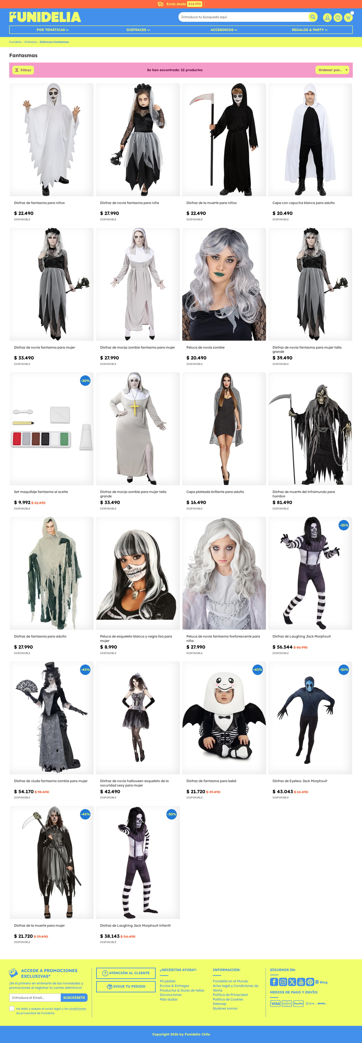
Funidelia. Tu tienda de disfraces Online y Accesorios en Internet (45, 17)
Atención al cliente (129, 973)
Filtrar (26, 70)
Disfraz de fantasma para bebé (211, 781)
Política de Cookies (228, 999)
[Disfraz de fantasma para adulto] (52, 573)
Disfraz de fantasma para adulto (40, 636)
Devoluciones (171, 995)
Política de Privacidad (230, 995)
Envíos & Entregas (174, 986)
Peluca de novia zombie (205, 347)
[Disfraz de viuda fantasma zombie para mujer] (52, 718)
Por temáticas (51, 29)
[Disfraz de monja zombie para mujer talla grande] (138, 428)
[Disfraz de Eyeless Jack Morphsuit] (310, 718)
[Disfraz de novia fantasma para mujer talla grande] (310, 284)
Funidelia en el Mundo (230, 981)
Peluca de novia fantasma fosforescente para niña (223, 638)
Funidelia (15, 42)
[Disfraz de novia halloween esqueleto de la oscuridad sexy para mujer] (138, 718)
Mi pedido (168, 981)
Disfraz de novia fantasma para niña (129, 203)
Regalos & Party (308, 29)
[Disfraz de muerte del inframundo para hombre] (310, 428)
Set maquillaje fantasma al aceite (41, 492)
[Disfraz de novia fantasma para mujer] (52, 284)
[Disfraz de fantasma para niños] (52, 139)
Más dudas (168, 999)
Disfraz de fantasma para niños (39, 203)
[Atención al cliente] (338, 17)
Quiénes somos (225, 1008)
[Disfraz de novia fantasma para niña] (138, 139)
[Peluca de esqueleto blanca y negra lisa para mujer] (138, 573)
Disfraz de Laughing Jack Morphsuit (302, 636)
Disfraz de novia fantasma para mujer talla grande (307, 349)
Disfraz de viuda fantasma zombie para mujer (51, 781)
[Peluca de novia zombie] (224, 284)
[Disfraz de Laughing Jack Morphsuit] (310, 573)
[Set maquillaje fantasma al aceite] (52, 428)
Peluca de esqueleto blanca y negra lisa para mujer (136, 638)
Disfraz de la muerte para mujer (39, 925)
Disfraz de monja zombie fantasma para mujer (137, 347)
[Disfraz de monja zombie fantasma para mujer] (138, 284)
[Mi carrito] (348, 17)
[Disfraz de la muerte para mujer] (52, 862)
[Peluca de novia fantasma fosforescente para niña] (224, 573)
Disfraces (136, 29)
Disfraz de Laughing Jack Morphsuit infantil (135, 925)
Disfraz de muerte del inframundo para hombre (304, 494)
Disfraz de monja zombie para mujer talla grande (133, 494)
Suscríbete (74, 998)
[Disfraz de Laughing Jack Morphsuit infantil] (138, 862)
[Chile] (274, 982)
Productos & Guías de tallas (182, 990)
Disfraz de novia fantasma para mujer (44, 347)
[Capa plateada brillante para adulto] (224, 428)
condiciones (77, 1009)
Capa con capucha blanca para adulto (304, 203)
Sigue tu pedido (128, 986)
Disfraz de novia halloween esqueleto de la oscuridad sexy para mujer (134, 783)
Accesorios (222, 29)
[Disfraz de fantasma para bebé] (224, 718)
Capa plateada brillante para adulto (215, 492)
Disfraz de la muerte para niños (211, 203)
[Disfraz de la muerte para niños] (224, 139)
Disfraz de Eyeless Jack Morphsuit (300, 781)
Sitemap (219, 1004)
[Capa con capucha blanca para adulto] (310, 139)
